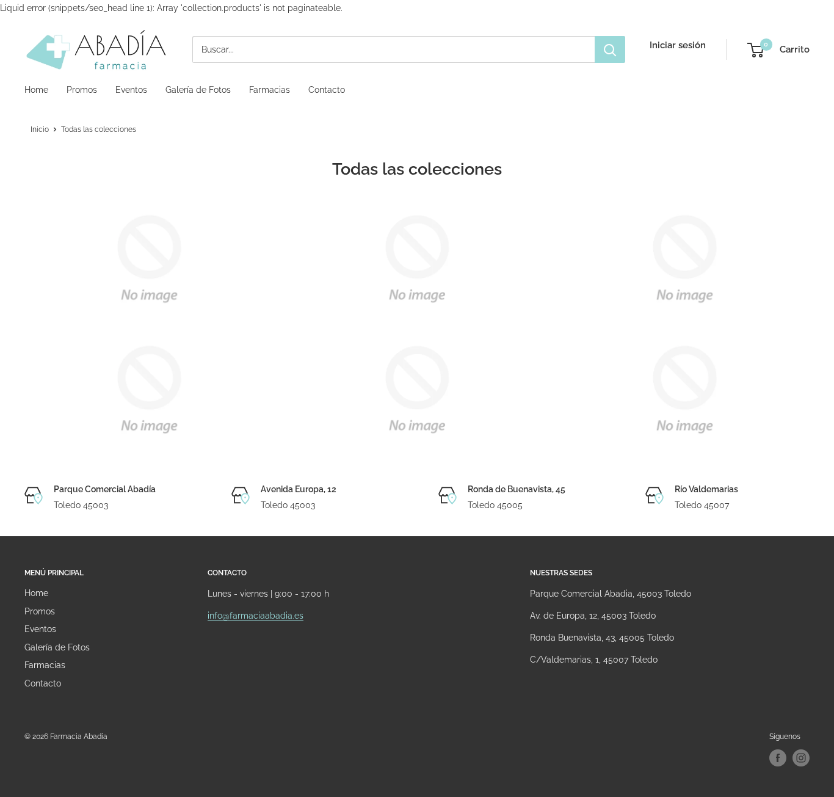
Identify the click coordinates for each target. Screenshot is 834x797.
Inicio (40, 129)
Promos (82, 90)
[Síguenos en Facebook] (777, 757)
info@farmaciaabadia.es (255, 615)
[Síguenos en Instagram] (801, 757)
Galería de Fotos (198, 90)
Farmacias (269, 90)
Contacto (326, 90)
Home (36, 90)
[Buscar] (610, 49)
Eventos (131, 90)
